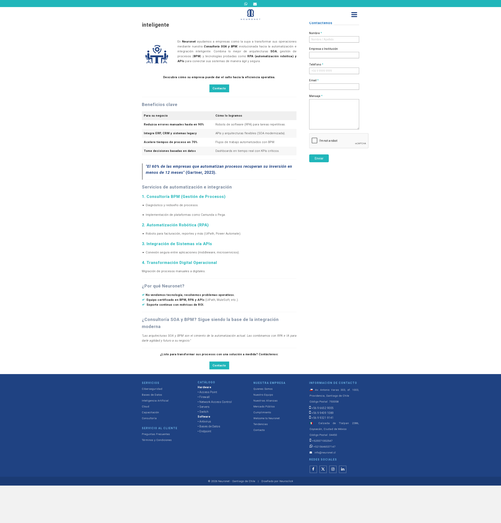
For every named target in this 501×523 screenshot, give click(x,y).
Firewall (204, 397)
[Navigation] (354, 14)
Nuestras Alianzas (265, 400)
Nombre (315, 33)
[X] (323, 469)
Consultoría (149, 418)
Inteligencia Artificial (155, 400)
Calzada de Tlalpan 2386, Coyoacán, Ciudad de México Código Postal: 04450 (334, 429)
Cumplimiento (262, 412)
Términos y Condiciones (157, 440)
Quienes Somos (263, 388)
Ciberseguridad (152, 388)
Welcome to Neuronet (266, 418)
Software (204, 416)
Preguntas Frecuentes (156, 434)
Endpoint (205, 431)
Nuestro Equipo (263, 394)
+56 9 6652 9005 (323, 408)
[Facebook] (313, 469)
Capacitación (150, 412)
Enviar (319, 158)
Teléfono (316, 64)
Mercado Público (264, 406)
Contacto (219, 88)
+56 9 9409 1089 (323, 412)
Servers (204, 406)
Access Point (208, 392)
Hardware (204, 387)
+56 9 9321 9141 (323, 417)
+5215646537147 (324, 446)
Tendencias (260, 424)
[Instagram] (333, 469)
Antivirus (205, 421)
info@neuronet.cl (325, 452)
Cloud (145, 406)
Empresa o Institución (323, 48)
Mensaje (316, 96)
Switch (203, 411)
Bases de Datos (152, 394)
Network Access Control (215, 401)
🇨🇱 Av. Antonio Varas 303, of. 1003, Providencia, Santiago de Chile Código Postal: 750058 (334, 395)
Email (314, 80)
